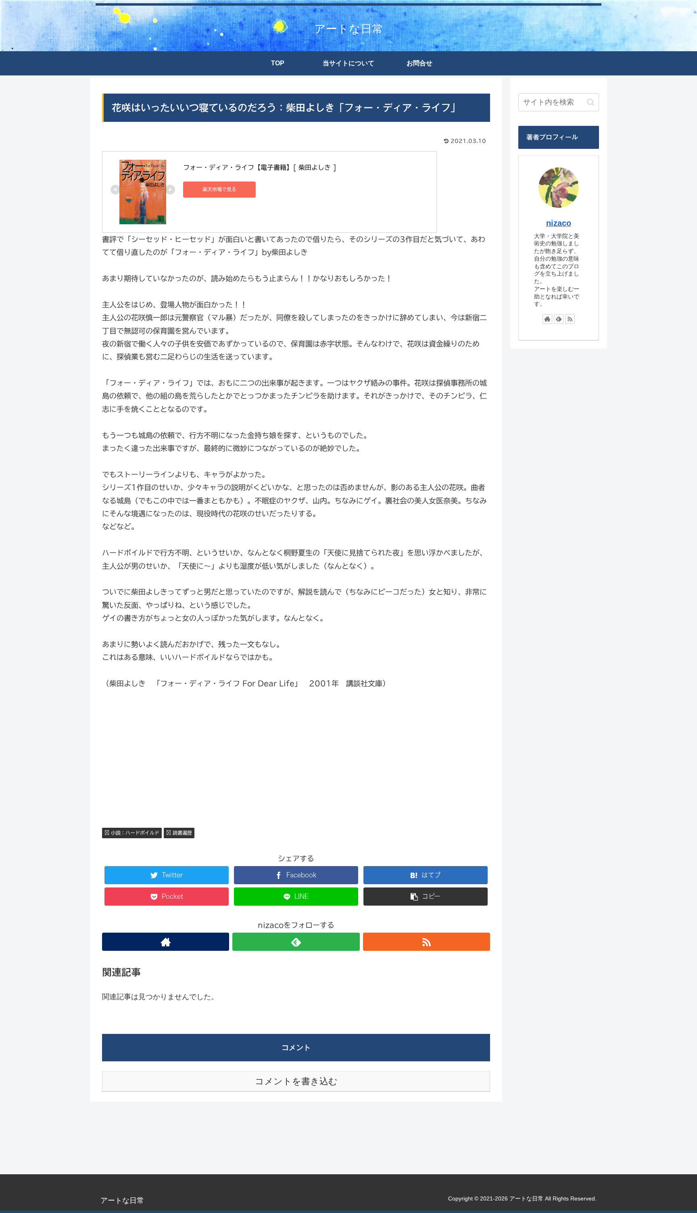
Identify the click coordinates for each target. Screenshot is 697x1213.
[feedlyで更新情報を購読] (295, 942)
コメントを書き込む (296, 1081)
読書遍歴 (181, 832)
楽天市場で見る (219, 189)
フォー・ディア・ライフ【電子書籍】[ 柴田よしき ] (259, 167)
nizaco (558, 223)
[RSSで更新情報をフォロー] (426, 942)
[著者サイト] (165, 942)
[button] (591, 102)
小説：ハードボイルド (134, 832)
